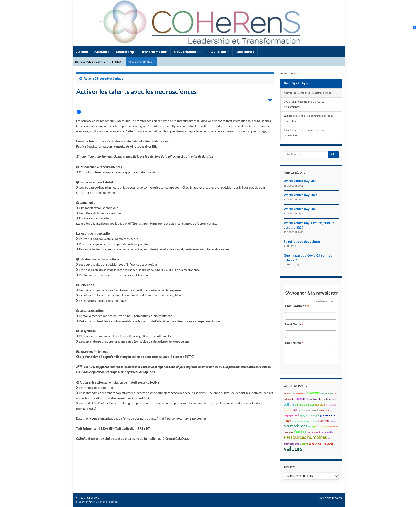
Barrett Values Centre (90, 61)
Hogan (117, 61)
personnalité (333, 427)
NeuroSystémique (140, 61)
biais (322, 394)
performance (320, 426)
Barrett (313, 393)
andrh (292, 394)
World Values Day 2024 (300, 195)
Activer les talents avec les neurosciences (307, 92)
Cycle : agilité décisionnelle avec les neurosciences (304, 104)
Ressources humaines (305, 437)
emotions (324, 410)
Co (335, 394)
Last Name (294, 343)
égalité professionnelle (309, 410)
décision (320, 404)
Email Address (297, 306)
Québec (300, 432)
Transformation (154, 51)
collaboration (289, 399)
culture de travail (305, 405)
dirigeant (330, 404)
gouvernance (327, 415)
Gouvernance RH (188, 51)
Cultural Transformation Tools (320, 399)
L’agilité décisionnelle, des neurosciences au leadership (309, 119)
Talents (304, 444)
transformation (321, 443)
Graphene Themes (106, 501)
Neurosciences (295, 426)
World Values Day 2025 (300, 181)
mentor (333, 421)
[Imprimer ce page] (270, 99)
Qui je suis (218, 51)
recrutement (314, 432)
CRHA (299, 399)
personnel (288, 432)
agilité (287, 394)
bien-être (329, 394)
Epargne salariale (307, 415)
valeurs (293, 449)
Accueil (82, 51)
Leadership (125, 51)
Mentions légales (330, 498)
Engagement (291, 415)
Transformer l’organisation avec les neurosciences (304, 133)
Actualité (101, 51)
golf (317, 415)
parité (310, 427)
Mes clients (245, 51)
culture (289, 404)
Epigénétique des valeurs (302, 242)
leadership (323, 420)
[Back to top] (408, 497)
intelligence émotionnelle (304, 421)
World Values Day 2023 (300, 209)
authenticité (301, 394)
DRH (296, 410)
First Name (294, 324)
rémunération (327, 432)
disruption (288, 410)
